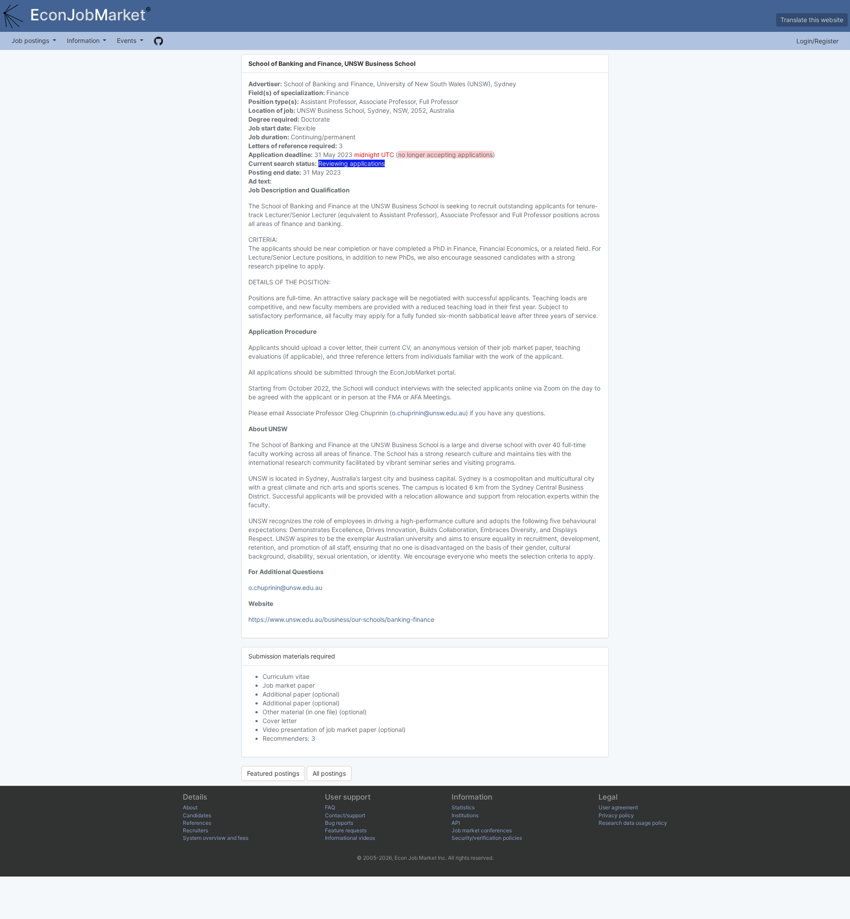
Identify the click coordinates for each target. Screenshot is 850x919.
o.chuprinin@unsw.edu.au (429, 413)
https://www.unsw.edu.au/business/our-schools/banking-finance (341, 619)
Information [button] (84, 40)
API (456, 822)
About (190, 807)
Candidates (197, 815)
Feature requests (346, 830)
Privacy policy (616, 815)
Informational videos (350, 838)
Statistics (463, 807)
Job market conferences (482, 830)
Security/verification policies (487, 838)
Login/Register (817, 41)
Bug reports (339, 822)
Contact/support (345, 815)
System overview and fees (215, 838)
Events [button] (127, 40)
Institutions (465, 815)
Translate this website (811, 19)
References (197, 822)
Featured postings (273, 773)
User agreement (618, 807)
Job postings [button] (31, 40)
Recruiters (195, 830)
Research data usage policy (633, 822)
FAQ (330, 807)
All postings (329, 773)
